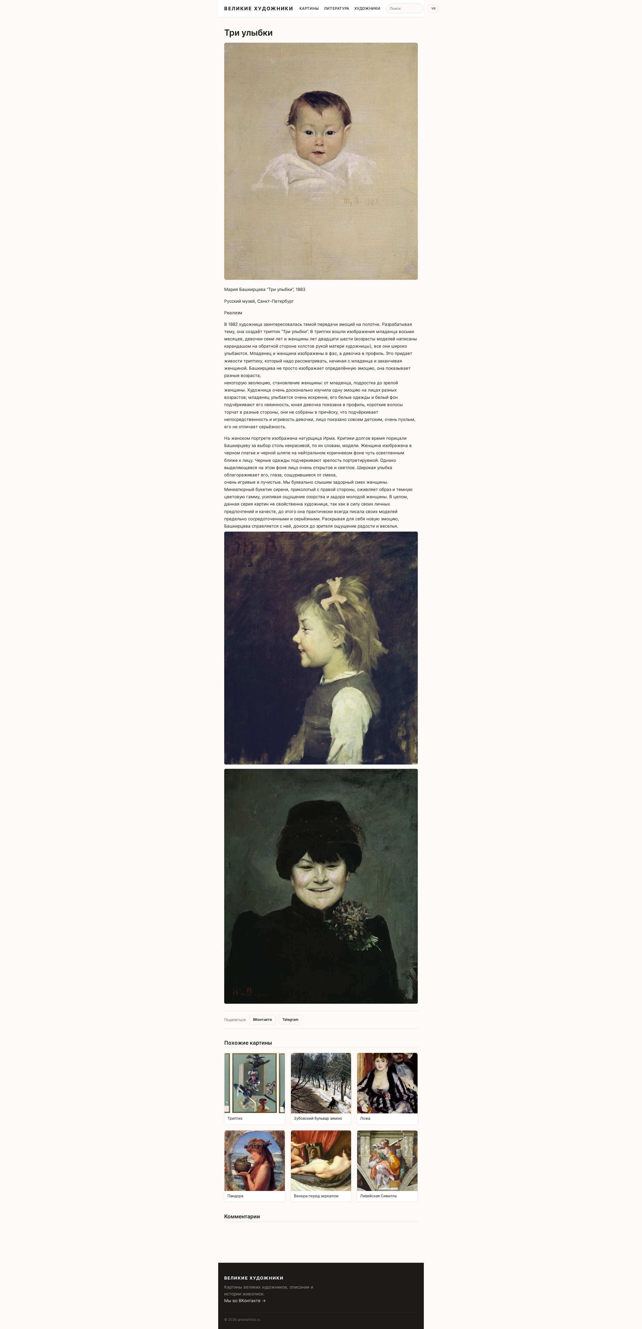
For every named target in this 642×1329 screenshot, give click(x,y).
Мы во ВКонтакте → (245, 1300)
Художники (367, 8)
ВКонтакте (262, 1019)
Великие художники (258, 9)
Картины (309, 8)
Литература (336, 8)
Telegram (290, 1019)
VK (433, 8)
